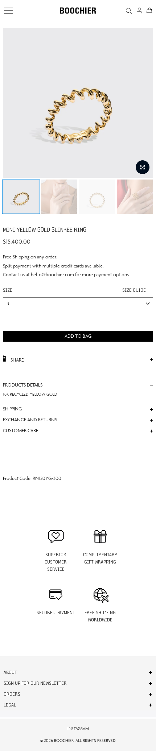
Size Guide (134, 290)
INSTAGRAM (78, 728)
